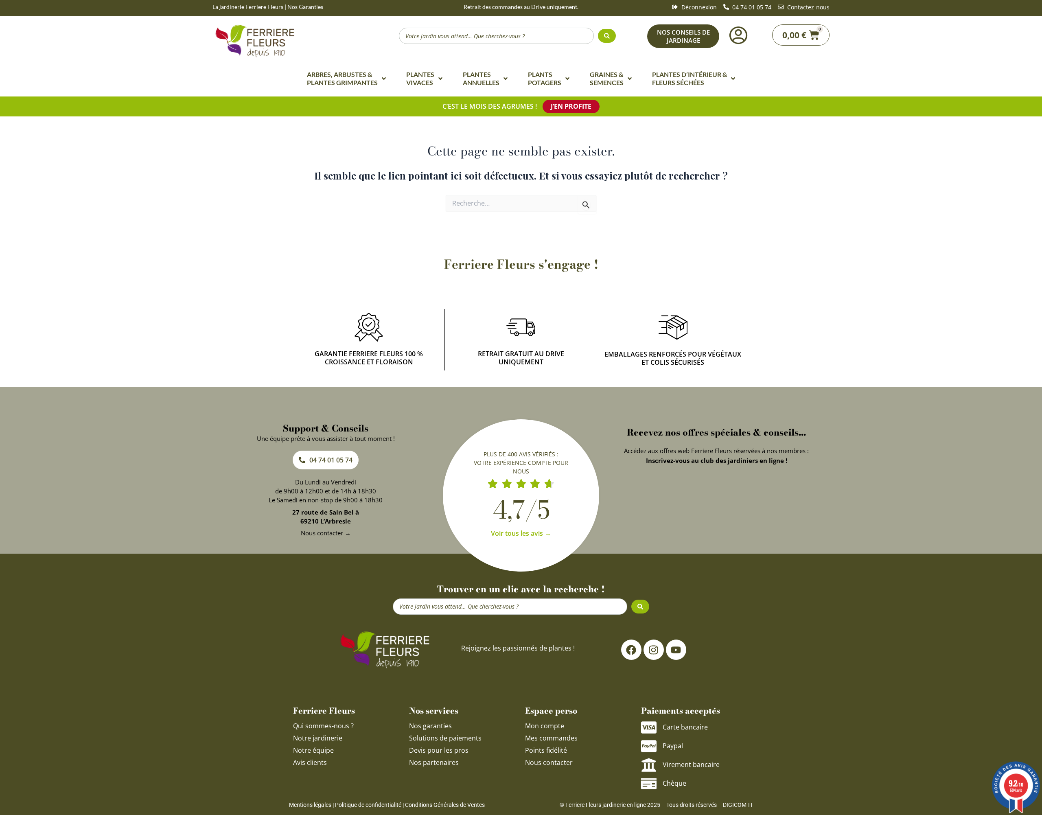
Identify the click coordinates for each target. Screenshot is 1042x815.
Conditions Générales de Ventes (445, 805)
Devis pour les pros (438, 750)
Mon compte (544, 725)
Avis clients (310, 762)
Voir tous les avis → (521, 533)
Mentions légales (310, 805)
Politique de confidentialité (368, 805)
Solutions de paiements (445, 738)
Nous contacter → (326, 533)
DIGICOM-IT (738, 805)
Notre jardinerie (317, 738)
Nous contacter (549, 762)
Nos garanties (430, 725)
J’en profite (571, 106)
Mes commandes (551, 738)
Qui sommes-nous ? (324, 725)
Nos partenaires (434, 762)
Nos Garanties (305, 6)
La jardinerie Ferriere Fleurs (247, 6)
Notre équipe (313, 750)
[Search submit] (607, 36)
